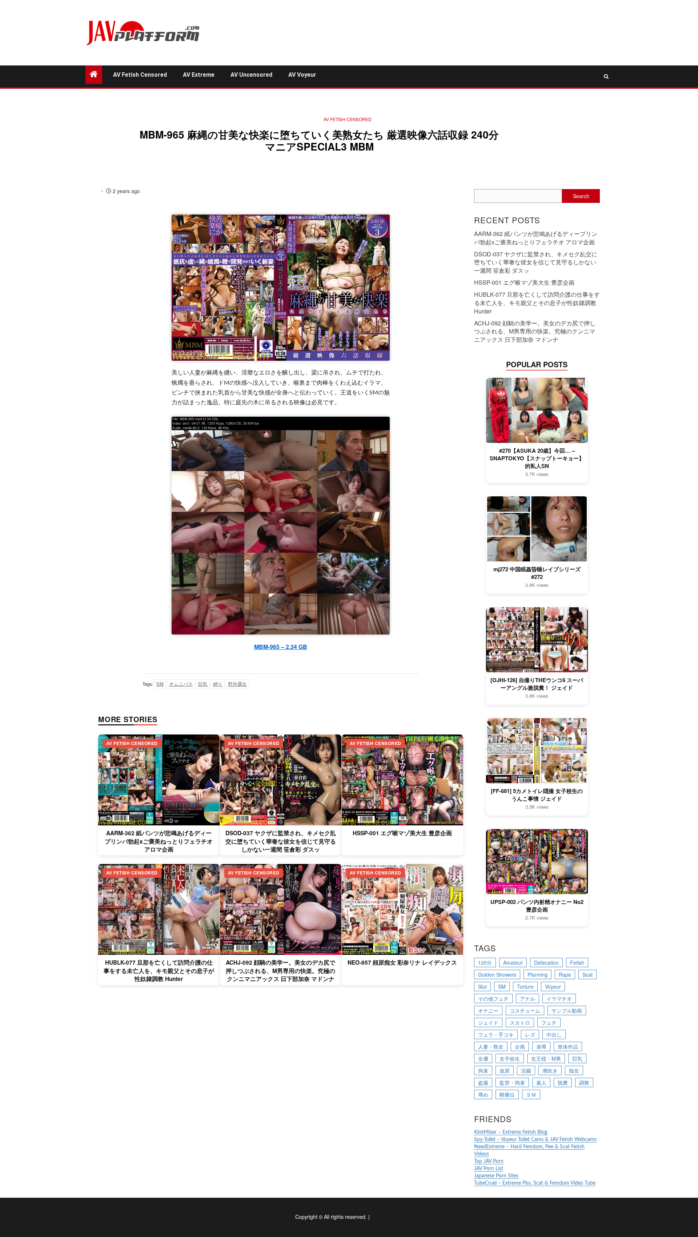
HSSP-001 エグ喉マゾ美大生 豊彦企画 (402, 833)
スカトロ (520, 1022)
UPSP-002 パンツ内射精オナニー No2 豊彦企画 (536, 905)
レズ (530, 1034)
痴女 (574, 1070)
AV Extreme (198, 74)
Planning (537, 974)
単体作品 (568, 1046)
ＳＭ (531, 1094)
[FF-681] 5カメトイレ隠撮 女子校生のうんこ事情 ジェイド (537, 794)
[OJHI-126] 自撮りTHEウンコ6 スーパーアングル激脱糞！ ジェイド (536, 684)
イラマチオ (559, 998)
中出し (554, 1034)
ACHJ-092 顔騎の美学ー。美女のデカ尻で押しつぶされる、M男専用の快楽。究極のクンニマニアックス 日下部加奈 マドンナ (280, 970)
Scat (587, 974)
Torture (525, 986)
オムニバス (181, 683)
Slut (482, 986)
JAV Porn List (488, 1168)
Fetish (577, 962)
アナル (527, 998)
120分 (485, 962)
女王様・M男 (546, 1058)
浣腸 (526, 1070)
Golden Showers (497, 974)
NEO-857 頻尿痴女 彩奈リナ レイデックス (402, 962)
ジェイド (488, 1022)
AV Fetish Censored (140, 74)
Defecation (546, 962)
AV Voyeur (302, 74)
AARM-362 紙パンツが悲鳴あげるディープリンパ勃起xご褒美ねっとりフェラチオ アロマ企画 (159, 841)
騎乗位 (507, 1094)
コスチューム (525, 1010)
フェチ (549, 1022)
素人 (541, 1082)
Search (581, 196)
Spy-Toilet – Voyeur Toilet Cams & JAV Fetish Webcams (535, 1139)
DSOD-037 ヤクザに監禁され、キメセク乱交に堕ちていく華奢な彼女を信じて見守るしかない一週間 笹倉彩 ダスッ (280, 841)
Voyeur (553, 986)
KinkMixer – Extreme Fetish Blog (510, 1132)
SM (160, 683)
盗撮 (483, 1082)
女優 (483, 1058)
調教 (584, 1082)
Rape (565, 974)
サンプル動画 (566, 1010)
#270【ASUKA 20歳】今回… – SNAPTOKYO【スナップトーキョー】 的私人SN (537, 458)
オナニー (488, 1010)
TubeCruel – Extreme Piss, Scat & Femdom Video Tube (534, 1183)
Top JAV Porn (489, 1161)
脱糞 (563, 1082)
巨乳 (203, 683)
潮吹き (550, 1070)
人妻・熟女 (491, 1046)
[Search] (606, 76)
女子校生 (510, 1058)
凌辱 (541, 1046)
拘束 (483, 1070)
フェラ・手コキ (496, 1034)
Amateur (513, 962)
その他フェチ (493, 998)
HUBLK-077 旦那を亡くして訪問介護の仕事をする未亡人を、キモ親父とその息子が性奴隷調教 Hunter (159, 970)
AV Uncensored (251, 74)
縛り (217, 683)
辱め (483, 1094)
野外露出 (237, 683)
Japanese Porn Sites (496, 1175)
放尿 (505, 1070)
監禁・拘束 (512, 1082)
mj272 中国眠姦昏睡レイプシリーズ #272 (537, 573)
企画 (520, 1046)
